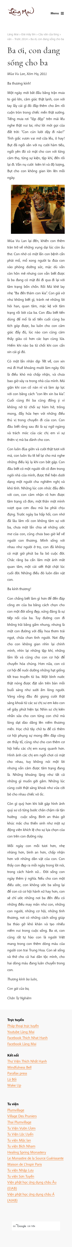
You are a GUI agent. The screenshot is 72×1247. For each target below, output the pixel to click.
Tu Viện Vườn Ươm (21, 1128)
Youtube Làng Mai (20, 1031)
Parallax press (17, 1073)
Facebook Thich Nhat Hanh (27, 1037)
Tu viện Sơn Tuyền (20, 1176)
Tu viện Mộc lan (19, 1140)
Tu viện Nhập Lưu (20, 1170)
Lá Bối (12, 1079)
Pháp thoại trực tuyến (23, 1025)
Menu (54, 13)
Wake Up (14, 1085)
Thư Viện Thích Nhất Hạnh (27, 1061)
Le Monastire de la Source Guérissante (35, 1158)
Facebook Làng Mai (21, 1043)
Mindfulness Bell (19, 1067)
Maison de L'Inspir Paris (24, 1164)
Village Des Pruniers (22, 1116)
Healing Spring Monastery (26, 1152)
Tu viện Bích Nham (21, 1146)
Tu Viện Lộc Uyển (20, 1134)
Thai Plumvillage (19, 1122)
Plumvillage (15, 1110)
